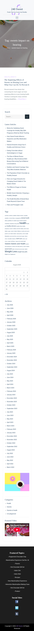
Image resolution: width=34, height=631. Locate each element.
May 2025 (10, 339)
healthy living (19, 226)
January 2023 (11, 432)
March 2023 (10, 426)
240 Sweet (17, 9)
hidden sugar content (9, 231)
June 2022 (10, 457)
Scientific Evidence (12, 238)
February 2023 (11, 429)
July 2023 (10, 412)
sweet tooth (8, 249)
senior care (24, 238)
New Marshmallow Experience (17, 581)
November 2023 (12, 401)
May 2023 (10, 419)
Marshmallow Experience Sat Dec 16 (17, 560)
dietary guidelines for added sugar (12, 220)
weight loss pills (22, 252)
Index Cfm (17, 570)
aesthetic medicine (9, 215)
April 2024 (10, 384)
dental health (25, 218)
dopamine (12, 223)
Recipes (17, 577)
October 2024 (11, 363)
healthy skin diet (16, 228)
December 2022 (12, 436)
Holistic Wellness (17, 231)
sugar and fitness (11, 241)
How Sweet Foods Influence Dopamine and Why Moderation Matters (17, 139)
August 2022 (11, 450)
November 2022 (12, 439)
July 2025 (10, 336)
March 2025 (10, 346)
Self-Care (19, 238)
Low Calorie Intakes (12, 233)
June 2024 (10, 377)
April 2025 (10, 343)
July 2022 (10, 453)
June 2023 (10, 415)
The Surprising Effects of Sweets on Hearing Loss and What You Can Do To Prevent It (16, 82)
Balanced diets (20, 215)
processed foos (13, 236)
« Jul (6, 294)
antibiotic (15, 215)
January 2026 (11, 322)
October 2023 (11, 405)
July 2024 (10, 374)
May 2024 (10, 381)
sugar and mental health (21, 241)
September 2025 (12, 329)
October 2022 (11, 443)
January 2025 (11, 353)
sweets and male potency (17, 246)
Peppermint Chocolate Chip (17, 556)
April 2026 (10, 315)
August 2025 (11, 332)
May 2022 (10, 460)
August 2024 (11, 370)
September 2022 (12, 446)
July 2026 (10, 305)
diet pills (21, 220)
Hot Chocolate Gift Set (17, 567)
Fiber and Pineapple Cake (15, 205)
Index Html (17, 574)
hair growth (16, 223)
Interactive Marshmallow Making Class (17, 584)
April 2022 (10, 464)
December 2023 (12, 398)
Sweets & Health (12, 510)
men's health (25, 233)
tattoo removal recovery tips (18, 249)
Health (7, 77)
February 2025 (11, 350)
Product (17, 591)
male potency (19, 233)
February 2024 (11, 391)
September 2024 (12, 367)
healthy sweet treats (24, 228)
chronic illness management (15, 218)
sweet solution (26, 246)
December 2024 (12, 356)
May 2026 (10, 312)
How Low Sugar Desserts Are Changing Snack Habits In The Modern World (16, 181)
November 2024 (12, 360)
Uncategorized (11, 514)
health (22, 223)
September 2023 (12, 408)
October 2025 (11, 325)
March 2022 (10, 467)
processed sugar (20, 236)
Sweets (13, 77)
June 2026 (10, 308)
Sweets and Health (18, 244)
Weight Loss (11, 251)
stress (6, 241)
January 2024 (11, 394)
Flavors (17, 563)
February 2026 (11, 318)
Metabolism (7, 236)
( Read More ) (22, 99)
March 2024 (10, 388)
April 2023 (10, 422)
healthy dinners (11, 226)
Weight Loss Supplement (10, 254)
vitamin (25, 249)
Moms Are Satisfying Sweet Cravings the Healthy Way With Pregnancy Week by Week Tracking (18, 130)
